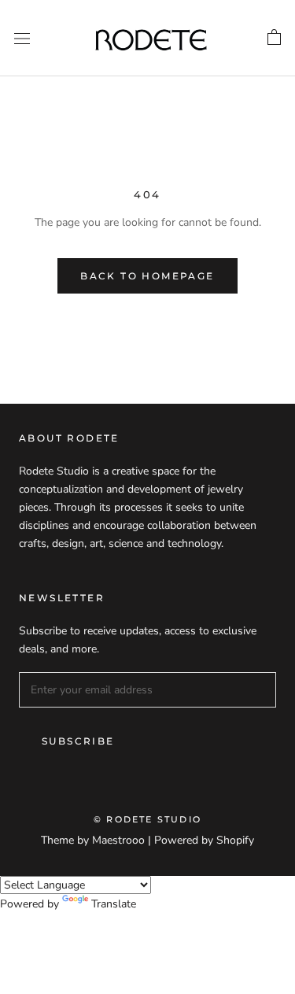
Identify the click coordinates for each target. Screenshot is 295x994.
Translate (113, 903)
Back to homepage (147, 276)
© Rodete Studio (147, 819)
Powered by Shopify (204, 840)
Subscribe (78, 741)
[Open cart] (274, 38)
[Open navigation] (22, 38)
